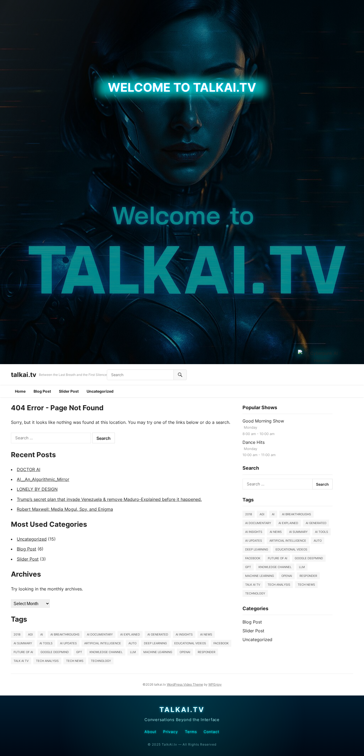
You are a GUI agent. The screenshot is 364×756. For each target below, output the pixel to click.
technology (101, 661)
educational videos (190, 643)
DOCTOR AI (28, 469)
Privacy (170, 732)
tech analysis (47, 661)
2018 (17, 634)
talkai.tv (23, 375)
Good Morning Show (263, 421)
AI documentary (100, 634)
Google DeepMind (55, 652)
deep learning (155, 643)
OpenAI (185, 652)
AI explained (130, 634)
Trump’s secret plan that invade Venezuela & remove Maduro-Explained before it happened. (109, 499)
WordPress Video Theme (185, 684)
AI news (206, 634)
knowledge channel (106, 652)
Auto (132, 643)
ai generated (157, 634)
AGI (30, 634)
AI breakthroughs (64, 634)
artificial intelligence (102, 643)
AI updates (68, 643)
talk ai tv (21, 661)
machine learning (157, 652)
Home (20, 391)
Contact (212, 732)
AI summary (23, 643)
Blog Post (42, 391)
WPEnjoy (215, 684)
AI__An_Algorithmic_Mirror (43, 479)
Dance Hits (253, 442)
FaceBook (221, 643)
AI (41, 634)
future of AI (23, 652)
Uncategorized (100, 391)
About (150, 732)
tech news (74, 661)
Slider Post (69, 391)
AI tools (45, 643)
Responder (206, 652)
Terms (191, 732)
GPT (79, 652)
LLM (133, 652)
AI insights (184, 634)
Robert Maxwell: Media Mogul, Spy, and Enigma (65, 509)
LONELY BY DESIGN (37, 489)
